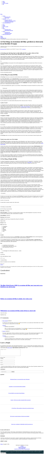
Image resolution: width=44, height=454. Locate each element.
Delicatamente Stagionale (9, 21)
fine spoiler (29, 162)
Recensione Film (3, 49)
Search (13, 371)
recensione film (7, 32)
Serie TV (4, 18)
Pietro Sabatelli (5, 320)
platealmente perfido (8, 33)
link (3, 4)
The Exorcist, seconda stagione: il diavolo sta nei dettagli (19, 416)
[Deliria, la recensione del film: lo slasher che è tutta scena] (22, 293)
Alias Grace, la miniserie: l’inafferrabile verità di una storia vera (22, 424)
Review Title (2, 357)
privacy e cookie (5, 3)
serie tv (4, 28)
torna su (1, 264)
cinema (4, 31)
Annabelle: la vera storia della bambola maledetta (17, 386)
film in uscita (7, 17)
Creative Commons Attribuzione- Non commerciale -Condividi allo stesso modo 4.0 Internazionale (22, 447)
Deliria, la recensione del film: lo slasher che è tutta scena (16, 298)
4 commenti (24, 49)
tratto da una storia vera (6, 22)
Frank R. (4, 331)
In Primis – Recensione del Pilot (10, 20)
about (3, 1)
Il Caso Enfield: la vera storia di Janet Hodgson (16, 393)
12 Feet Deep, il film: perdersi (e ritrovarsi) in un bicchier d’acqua (23, 408)
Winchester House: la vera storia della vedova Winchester (20, 379)
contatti (4, 2)
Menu (1, 14)
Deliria (1, 444)
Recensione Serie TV (8, 19)
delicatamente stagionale (9, 30)
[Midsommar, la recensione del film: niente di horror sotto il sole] (22, 305)
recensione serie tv (8, 29)
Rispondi (4, 325)
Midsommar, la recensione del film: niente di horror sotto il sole (18, 310)
